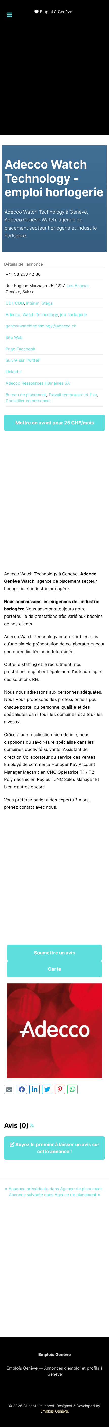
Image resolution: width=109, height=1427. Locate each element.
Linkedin (14, 371)
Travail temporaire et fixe (72, 394)
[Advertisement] (54, 80)
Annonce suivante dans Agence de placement (54, 1194)
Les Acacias (78, 285)
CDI (9, 303)
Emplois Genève (54, 1411)
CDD (19, 303)
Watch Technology (40, 314)
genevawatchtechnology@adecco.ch (41, 325)
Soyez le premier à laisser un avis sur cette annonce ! (56, 1147)
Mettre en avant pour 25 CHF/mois (54, 422)
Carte (54, 969)
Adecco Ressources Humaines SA (38, 383)
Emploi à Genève (56, 11)
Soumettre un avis (54, 952)
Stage (47, 303)
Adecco (13, 314)
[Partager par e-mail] (9, 1089)
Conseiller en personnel (28, 400)
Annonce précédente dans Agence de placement (54, 1188)
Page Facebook (20, 348)
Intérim (32, 303)
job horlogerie (73, 314)
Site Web (14, 337)
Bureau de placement (26, 394)
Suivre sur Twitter (22, 360)
